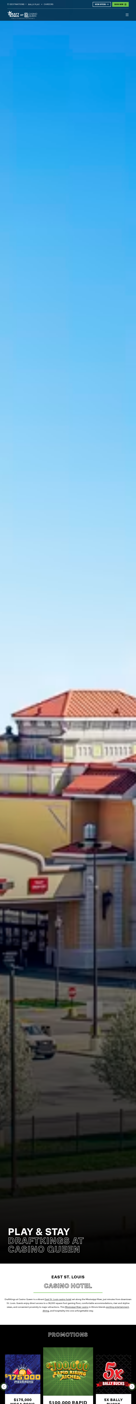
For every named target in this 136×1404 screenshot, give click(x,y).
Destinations (17, 4)
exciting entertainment (117, 1307)
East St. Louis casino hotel (58, 1299)
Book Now (118, 4)
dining (46, 1310)
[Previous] (4, 1386)
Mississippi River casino (76, 1307)
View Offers (100, 4)
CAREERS (48, 4)
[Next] (132, 1386)
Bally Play (34, 4)
